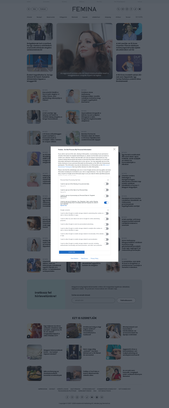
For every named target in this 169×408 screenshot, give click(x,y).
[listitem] (84, 180)
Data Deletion (74, 258)
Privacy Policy (94, 258)
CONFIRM (72, 252)
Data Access (84, 258)
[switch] (106, 184)
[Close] (115, 149)
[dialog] (84, 204)
